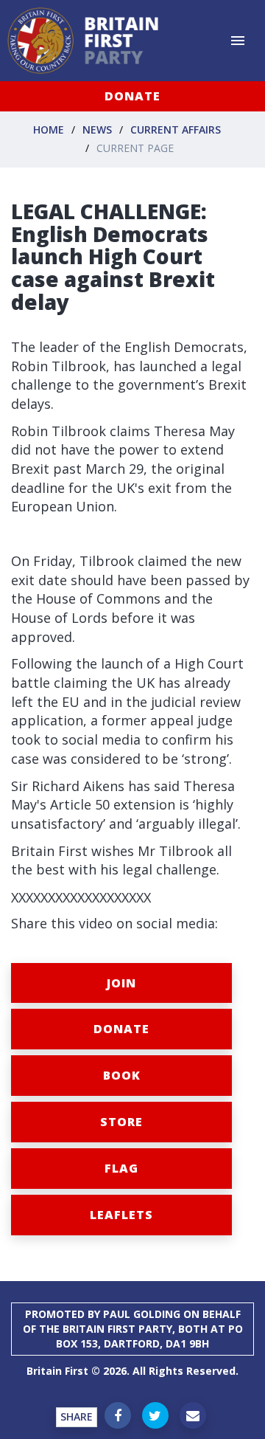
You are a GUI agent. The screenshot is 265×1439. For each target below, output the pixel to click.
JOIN (121, 983)
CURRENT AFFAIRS (175, 129)
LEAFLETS (121, 1215)
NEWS (97, 129)
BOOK (122, 1075)
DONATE (132, 96)
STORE (121, 1122)
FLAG (121, 1168)
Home (48, 129)
